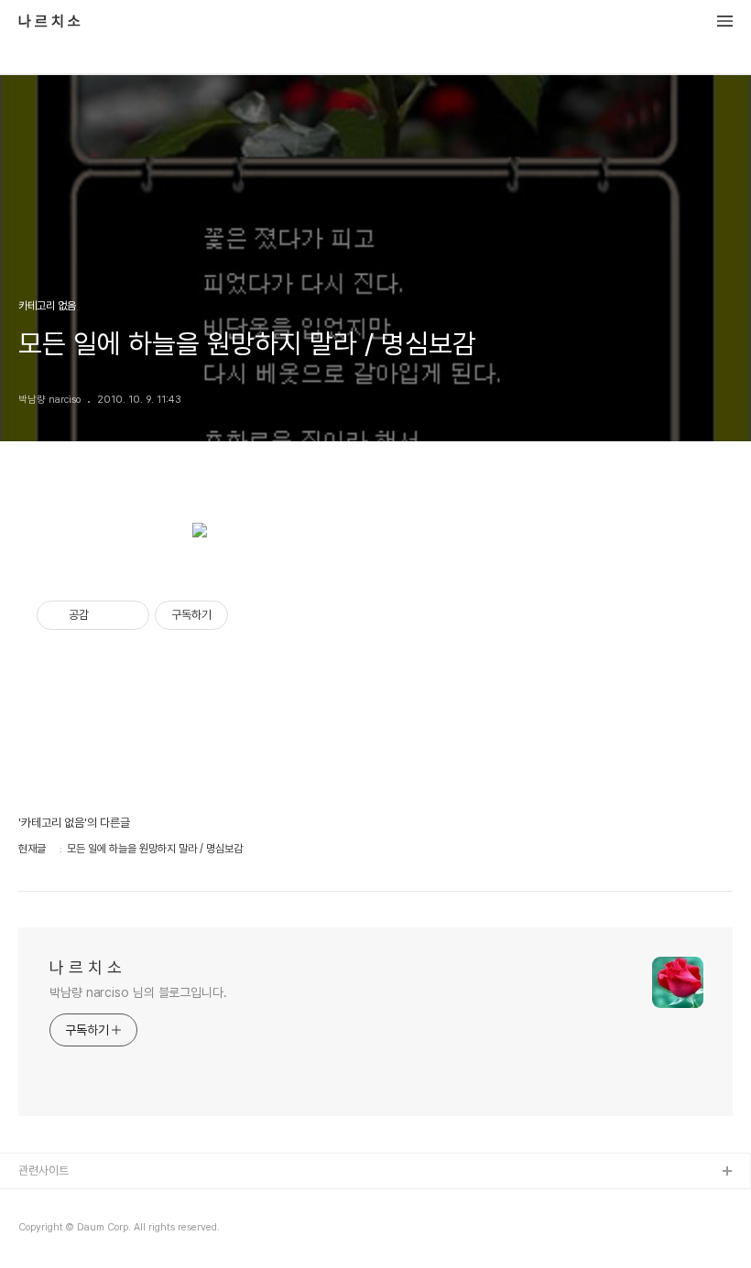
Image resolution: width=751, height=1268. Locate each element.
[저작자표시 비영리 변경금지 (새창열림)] (253, 615)
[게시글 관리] (128, 615)
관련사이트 (43, 1170)
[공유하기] (105, 615)
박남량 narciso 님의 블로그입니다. (138, 992)
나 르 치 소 (49, 22)
